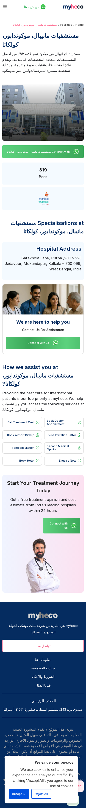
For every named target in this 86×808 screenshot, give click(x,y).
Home (79, 24)
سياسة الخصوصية (43, 668)
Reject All (41, 794)
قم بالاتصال (43, 685)
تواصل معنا (43, 646)
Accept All (19, 794)
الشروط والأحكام (43, 677)
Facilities (66, 24)
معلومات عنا (43, 660)
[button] (5, 7)
